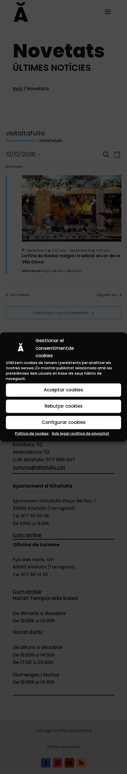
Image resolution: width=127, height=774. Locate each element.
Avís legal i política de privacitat (80, 433)
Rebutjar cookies (64, 406)
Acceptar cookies (63, 390)
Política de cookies (32, 433)
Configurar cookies (64, 422)
